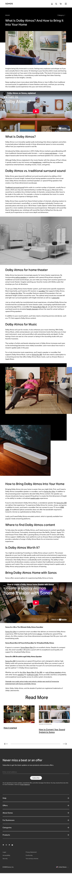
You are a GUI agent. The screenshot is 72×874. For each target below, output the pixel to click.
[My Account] (52, 4)
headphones (37, 162)
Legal (4, 852)
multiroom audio (32, 675)
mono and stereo (51, 153)
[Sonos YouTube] (13, 845)
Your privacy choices (32, 858)
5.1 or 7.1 (48, 190)
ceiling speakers (21, 277)
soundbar (42, 291)
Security (5, 858)
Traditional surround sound (14, 187)
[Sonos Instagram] (7, 845)
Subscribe (36, 778)
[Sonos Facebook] (4, 845)
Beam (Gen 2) (31, 672)
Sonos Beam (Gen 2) (40, 307)
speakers (21, 675)
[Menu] (66, 4)
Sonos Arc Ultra (16, 293)
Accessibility (6, 855)
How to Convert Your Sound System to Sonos (52, 730)
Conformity (29, 855)
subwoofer (55, 298)
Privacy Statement (25, 784)
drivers (39, 634)
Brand (7, 15)
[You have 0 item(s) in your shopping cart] (61, 4)
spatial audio (34, 498)
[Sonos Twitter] (10, 845)
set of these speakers (54, 672)
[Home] (9, 4)
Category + (61, 15)
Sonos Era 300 (37, 355)
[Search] (56, 4)
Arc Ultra (23, 672)
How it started (10, 728)
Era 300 (39, 672)
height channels (32, 309)
